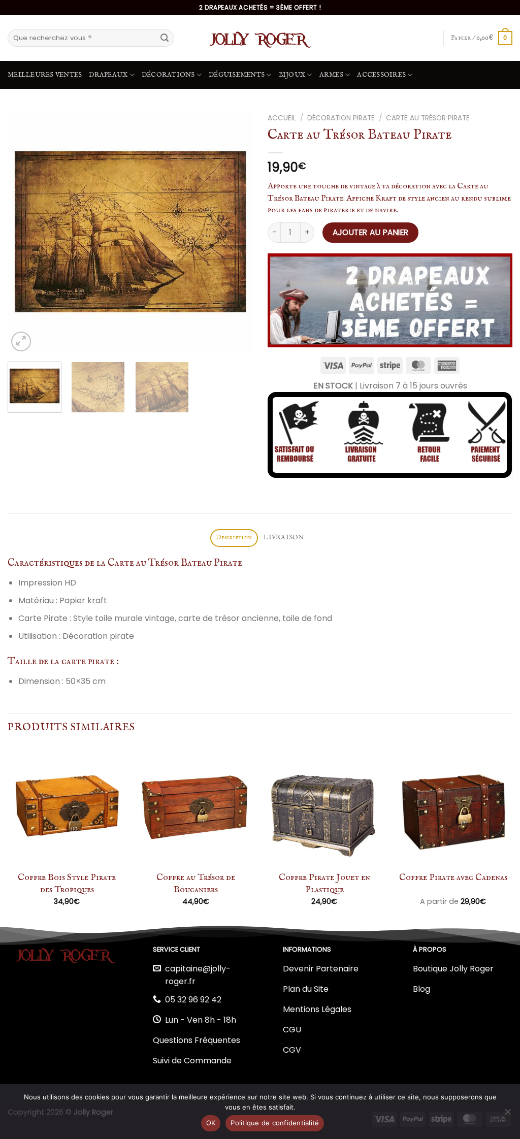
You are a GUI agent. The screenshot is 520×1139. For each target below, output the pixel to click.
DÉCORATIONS (168, 75)
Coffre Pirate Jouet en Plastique (324, 883)
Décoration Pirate (341, 118)
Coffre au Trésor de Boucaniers (195, 883)
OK (211, 1123)
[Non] (507, 1115)
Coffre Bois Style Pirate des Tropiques (67, 883)
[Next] (234, 231)
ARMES (331, 75)
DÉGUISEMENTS (237, 75)
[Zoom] (21, 341)
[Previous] (25, 231)
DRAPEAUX (108, 75)
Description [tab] (234, 537)
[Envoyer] (164, 38)
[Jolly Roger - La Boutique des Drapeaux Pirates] (260, 38)
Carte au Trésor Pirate (428, 118)
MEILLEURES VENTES (45, 75)
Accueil (282, 118)
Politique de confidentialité (275, 1123)
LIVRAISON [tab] (284, 537)
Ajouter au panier (371, 232)
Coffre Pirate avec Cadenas (453, 878)
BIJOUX (292, 75)
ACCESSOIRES (381, 75)
